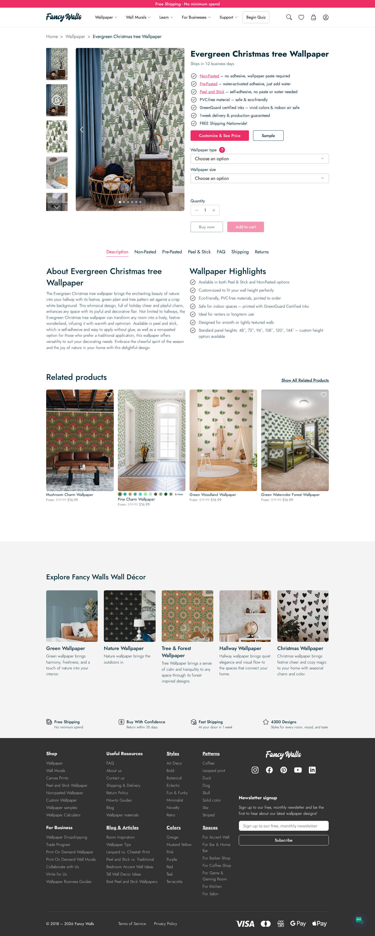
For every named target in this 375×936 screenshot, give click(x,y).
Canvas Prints (57, 778)
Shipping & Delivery (123, 785)
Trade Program (58, 844)
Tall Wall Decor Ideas (123, 874)
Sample (268, 136)
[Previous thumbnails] (57, 52)
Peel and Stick (212, 92)
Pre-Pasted (208, 84)
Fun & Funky (177, 793)
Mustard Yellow (179, 844)
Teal (169, 874)
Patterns (211, 753)
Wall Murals (136, 17)
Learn (164, 17)
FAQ (110, 763)
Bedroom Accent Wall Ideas (129, 867)
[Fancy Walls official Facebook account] (269, 770)
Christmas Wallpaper (300, 648)
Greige (172, 837)
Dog (206, 785)
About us (113, 770)
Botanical (174, 778)
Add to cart (246, 227)
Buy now (207, 227)
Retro (171, 815)
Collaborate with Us (62, 867)
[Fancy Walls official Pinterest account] (284, 770)
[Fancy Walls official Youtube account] (298, 770)
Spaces (210, 827)
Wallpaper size (203, 169)
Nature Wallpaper (124, 648)
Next (178, 130)
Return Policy (117, 793)
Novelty (173, 807)
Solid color (212, 800)
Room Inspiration (120, 837)
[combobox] (260, 159)
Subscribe (284, 840)
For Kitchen (212, 886)
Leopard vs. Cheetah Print (128, 852)
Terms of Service (132, 924)
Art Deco (174, 763)
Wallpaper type (207, 150)
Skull (206, 793)
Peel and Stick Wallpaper (67, 785)
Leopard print (214, 770)
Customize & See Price (220, 136)
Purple (172, 859)
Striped (209, 815)
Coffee (208, 763)
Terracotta (174, 881)
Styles (173, 753)
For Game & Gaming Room (215, 876)
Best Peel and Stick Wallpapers (131, 881)
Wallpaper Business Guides (68, 881)
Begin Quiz (256, 17)
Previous (82, 130)
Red (170, 867)
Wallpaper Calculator (63, 815)
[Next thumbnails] (57, 207)
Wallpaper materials (122, 815)
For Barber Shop (216, 858)
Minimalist (175, 800)
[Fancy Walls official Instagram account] (255, 770)
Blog (110, 807)
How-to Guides (119, 800)
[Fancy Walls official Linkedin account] (312, 770)
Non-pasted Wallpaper (64, 793)
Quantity (198, 201)
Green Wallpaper (65, 648)
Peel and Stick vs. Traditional (130, 859)
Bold (170, 770)
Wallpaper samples (61, 807)
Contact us (115, 778)
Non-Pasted (209, 76)
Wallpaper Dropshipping (66, 837)
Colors (174, 827)
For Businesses (194, 17)
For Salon (210, 894)
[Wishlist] (301, 17)
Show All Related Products (305, 380)
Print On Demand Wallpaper (69, 852)
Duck (207, 778)
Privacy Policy (165, 924)
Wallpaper (104, 17)
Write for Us (56, 874)
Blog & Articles (122, 827)
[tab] (117, 252)
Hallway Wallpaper (240, 648)
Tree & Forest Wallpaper (176, 652)
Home (52, 36)
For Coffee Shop (217, 865)
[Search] (289, 17)
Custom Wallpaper (61, 800)
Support (226, 17)
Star (206, 807)
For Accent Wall (216, 837)
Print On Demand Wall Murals (71, 859)
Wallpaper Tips (118, 844)
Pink (170, 852)
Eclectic (173, 785)
